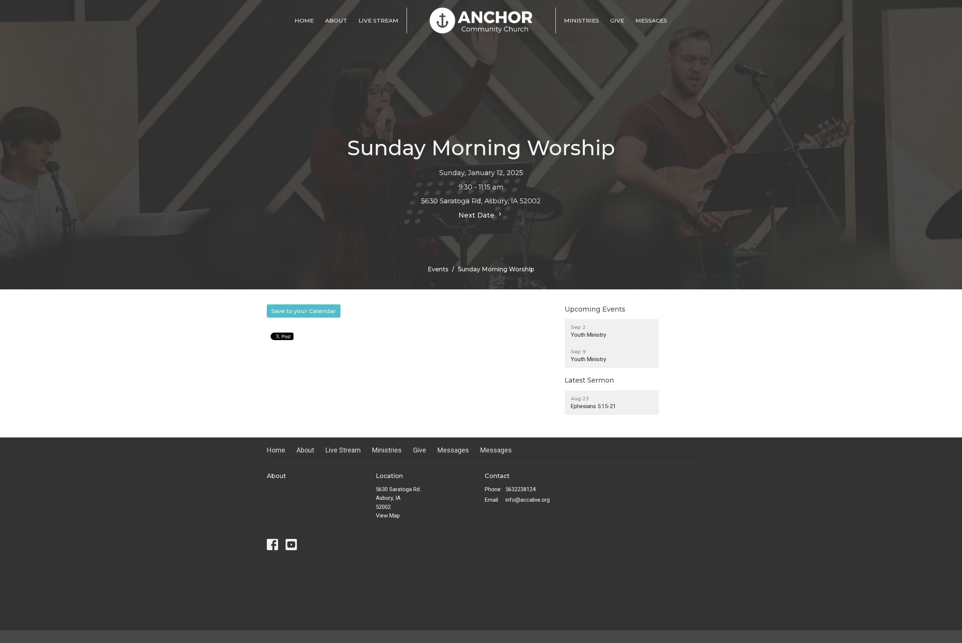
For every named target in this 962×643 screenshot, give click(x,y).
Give (617, 20)
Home (304, 20)
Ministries (581, 20)
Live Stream (378, 20)
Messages (651, 20)
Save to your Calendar (303, 311)
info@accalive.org (527, 499)
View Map (388, 515)
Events (438, 269)
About (336, 20)
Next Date (477, 215)
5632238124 (520, 489)
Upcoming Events (595, 309)
